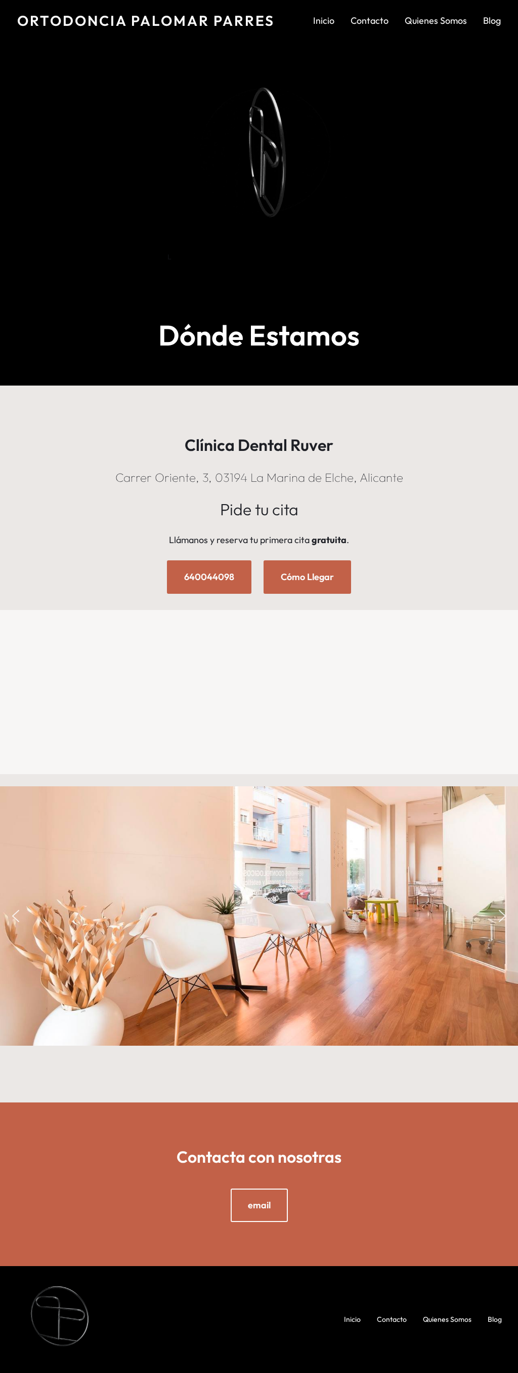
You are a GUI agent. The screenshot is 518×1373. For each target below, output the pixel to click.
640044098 (209, 577)
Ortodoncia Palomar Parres (146, 20)
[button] (16, 916)
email (259, 1205)
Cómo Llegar (307, 577)
